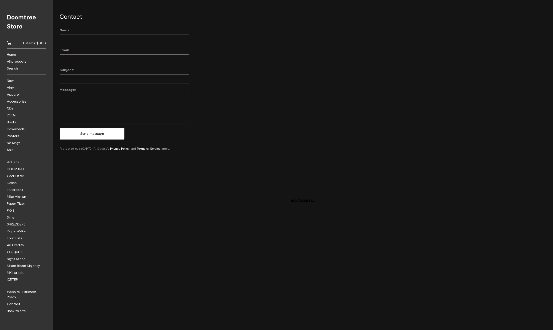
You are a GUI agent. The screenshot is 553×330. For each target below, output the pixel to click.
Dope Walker (17, 231)
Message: (68, 89)
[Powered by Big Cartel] (303, 201)
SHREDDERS (16, 224)
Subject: (67, 70)
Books (12, 122)
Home (11, 54)
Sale (10, 150)
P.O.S (10, 210)
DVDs (11, 115)
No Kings (13, 143)
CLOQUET (14, 252)
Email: (65, 50)
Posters (13, 136)
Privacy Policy (120, 149)
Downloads (16, 129)
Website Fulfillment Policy (22, 294)
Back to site (16, 311)
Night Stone (16, 259)
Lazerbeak (15, 189)
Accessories (16, 101)
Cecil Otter (15, 176)
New (10, 80)
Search (12, 68)
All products (16, 61)
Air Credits (15, 245)
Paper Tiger (16, 203)
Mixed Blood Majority (23, 265)
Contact (13, 304)
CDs (10, 108)
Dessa (12, 183)
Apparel (13, 94)
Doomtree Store (21, 21)
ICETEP (12, 279)
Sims (10, 217)
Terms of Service (148, 149)
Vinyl (10, 87)
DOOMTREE (16, 169)
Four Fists (14, 238)
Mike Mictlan (16, 196)
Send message (92, 133)
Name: (65, 30)
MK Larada (15, 272)
